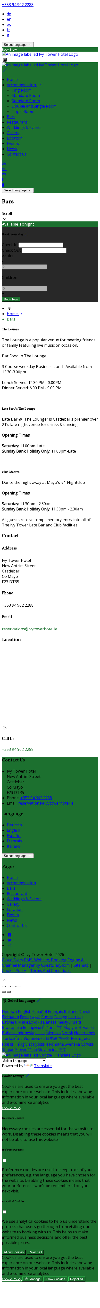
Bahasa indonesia (18, 1032)
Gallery (13, 132)
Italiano (14, 846)
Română (56, 1044)
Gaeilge (60, 1016)
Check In (9, 244)
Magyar (70, 1027)
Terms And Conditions (50, 970)
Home (12, 79)
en (9, 19)
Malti (76, 1022)
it (8, 35)
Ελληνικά (10, 1016)
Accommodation (22, 84)
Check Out (11, 250)
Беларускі (32, 1027)
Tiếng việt (23, 1044)
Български (12, 1027)
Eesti (24, 1016)
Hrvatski (86, 1027)
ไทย (19, 1038)
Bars (11, 116)
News (12, 148)
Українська (34, 1038)
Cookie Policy (14, 970)
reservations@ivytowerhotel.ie (29, 629)
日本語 (51, 1038)
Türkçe (8, 1038)
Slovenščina (26, 1049)
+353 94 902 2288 (17, 4)
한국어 (64, 1038)
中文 (62, 1049)
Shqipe (8, 1049)
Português (80, 1038)
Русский (40, 1044)
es (9, 24)
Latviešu (9, 1022)
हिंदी (59, 1027)
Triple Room (23, 111)
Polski (7, 1044)
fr (8, 29)
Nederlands (84, 1032)
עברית (40, 1032)
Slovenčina (48, 1049)
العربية (35, 1016)
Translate (43, 1065)
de (9, 13)
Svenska (72, 1044)
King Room (22, 90)
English (13, 830)
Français (14, 841)
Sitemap (81, 965)
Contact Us (17, 154)
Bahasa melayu (57, 1022)
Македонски (30, 1022)
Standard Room (26, 95)
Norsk (67, 1032)
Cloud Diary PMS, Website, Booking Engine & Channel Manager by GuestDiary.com (43, 962)
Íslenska (53, 1032)
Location (15, 138)
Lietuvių (75, 1016)
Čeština (49, 1027)
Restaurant (17, 122)
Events (13, 143)
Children (9, 277)
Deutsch (14, 825)
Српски (87, 1044)
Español (14, 835)
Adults (7, 255)
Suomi (47, 1016)
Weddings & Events (24, 127)
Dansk (84, 1011)
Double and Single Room (34, 106)
